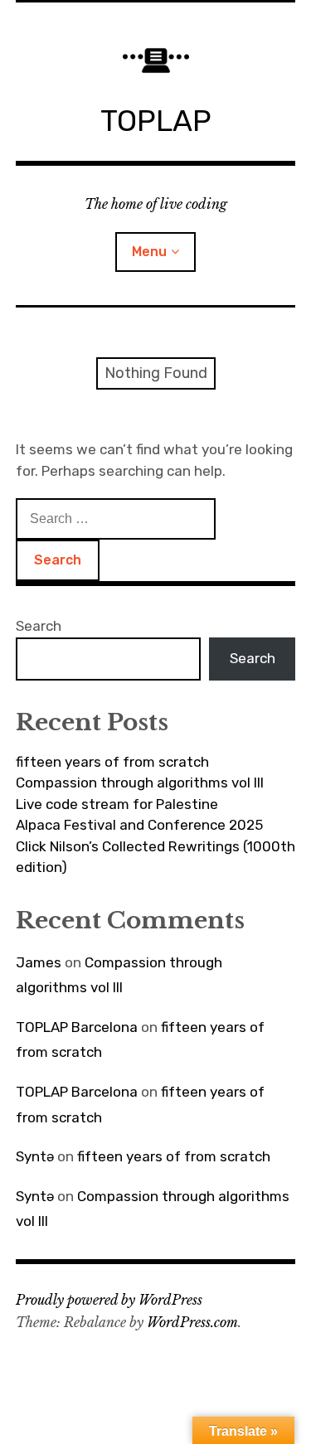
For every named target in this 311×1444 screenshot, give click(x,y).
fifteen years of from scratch (112, 761)
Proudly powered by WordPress (109, 1299)
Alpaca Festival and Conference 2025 (139, 824)
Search (38, 626)
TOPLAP (155, 120)
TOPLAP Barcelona (77, 1027)
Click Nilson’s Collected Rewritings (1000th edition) (155, 857)
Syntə (35, 1156)
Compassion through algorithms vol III (140, 782)
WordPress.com (192, 1322)
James (38, 962)
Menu (149, 251)
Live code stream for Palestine (117, 804)
